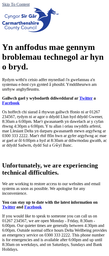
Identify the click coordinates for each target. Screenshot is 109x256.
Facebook (11, 103)
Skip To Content (16, 4)
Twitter (86, 98)
